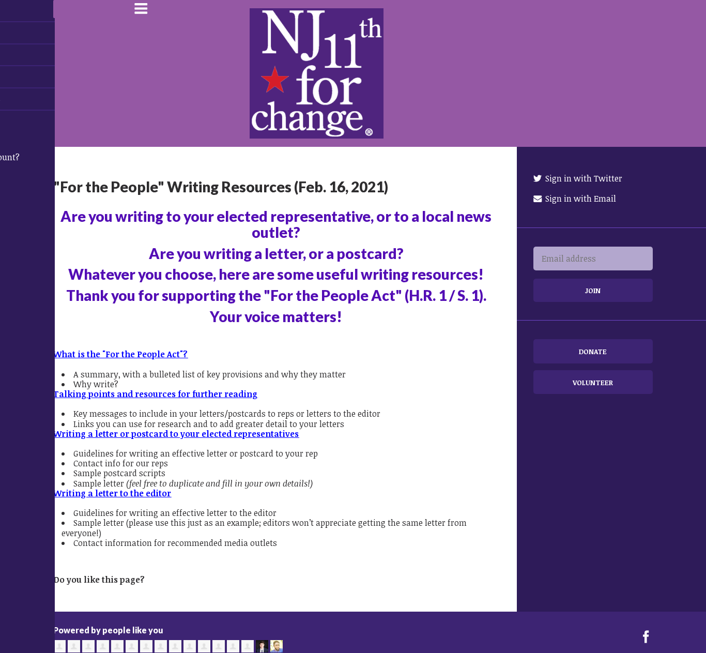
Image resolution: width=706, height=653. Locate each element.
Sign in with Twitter (582, 178)
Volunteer (593, 382)
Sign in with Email (579, 198)
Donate (593, 351)
